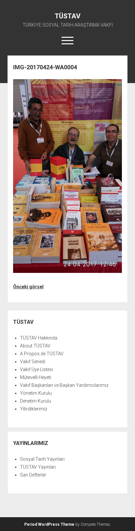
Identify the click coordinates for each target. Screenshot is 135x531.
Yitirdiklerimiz (33, 408)
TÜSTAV (68, 16)
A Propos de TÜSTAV (42, 353)
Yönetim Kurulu (36, 393)
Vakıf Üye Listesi (36, 369)
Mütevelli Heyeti (35, 377)
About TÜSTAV (35, 345)
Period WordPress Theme (49, 524)
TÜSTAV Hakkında (38, 338)
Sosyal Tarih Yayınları (42, 459)
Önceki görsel (28, 286)
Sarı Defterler (33, 474)
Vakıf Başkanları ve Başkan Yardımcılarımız (64, 385)
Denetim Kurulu (35, 401)
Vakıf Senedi (32, 361)
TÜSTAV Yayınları (38, 467)
